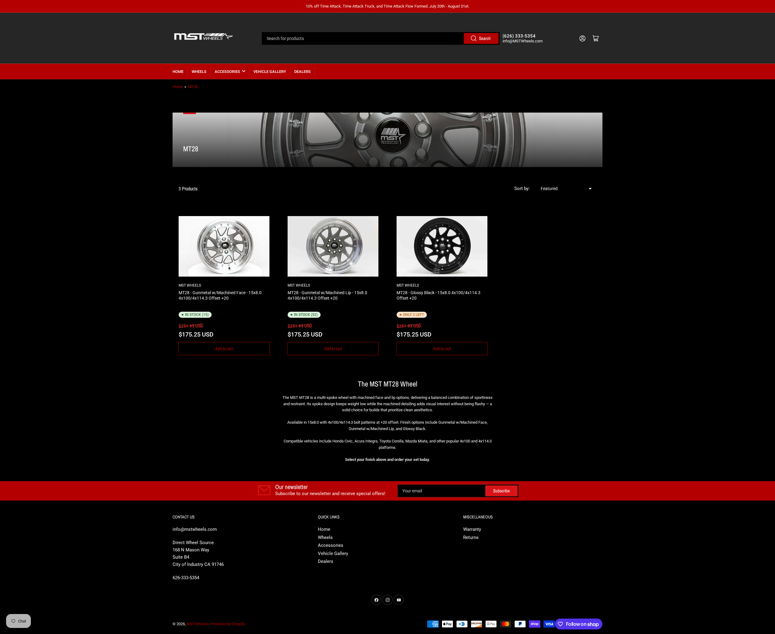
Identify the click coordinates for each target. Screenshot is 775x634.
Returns (471, 537)
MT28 (193, 86)
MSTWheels (197, 624)
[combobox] (381, 38)
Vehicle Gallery (269, 71)
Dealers (302, 71)
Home (178, 71)
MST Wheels (190, 285)
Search (485, 38)
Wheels (199, 71)
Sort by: (522, 188)
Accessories (227, 71)
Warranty (472, 529)
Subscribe (501, 491)
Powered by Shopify (228, 624)
